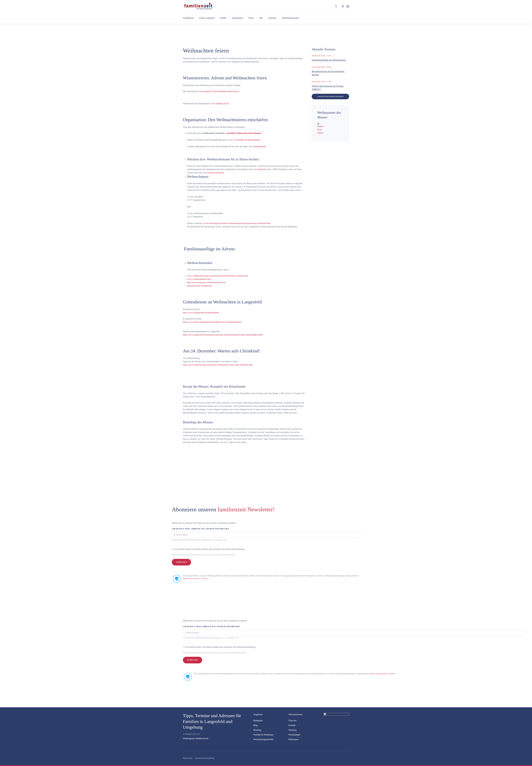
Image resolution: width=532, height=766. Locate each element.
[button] (336, 6)
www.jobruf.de (259, 169)
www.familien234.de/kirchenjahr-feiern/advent (218, 91)
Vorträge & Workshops (263, 734)
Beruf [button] (251, 18)
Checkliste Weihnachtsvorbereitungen (243, 133)
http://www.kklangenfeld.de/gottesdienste (201, 312)
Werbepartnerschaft (290, 18)
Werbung (292, 730)
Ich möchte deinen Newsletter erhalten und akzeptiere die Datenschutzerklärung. (210, 549)
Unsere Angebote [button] (206, 18)
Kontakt (292, 725)
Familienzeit (188, 18)
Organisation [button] (237, 18)
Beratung (257, 730)
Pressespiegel (294, 734)
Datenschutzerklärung (204, 758)
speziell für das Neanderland (199, 286)
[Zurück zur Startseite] (198, 6)
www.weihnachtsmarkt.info (199, 279)
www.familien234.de (219, 103)
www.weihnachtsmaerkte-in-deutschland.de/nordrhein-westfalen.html (217, 276)
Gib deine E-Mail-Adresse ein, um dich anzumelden (200, 529)
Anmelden (181, 562)
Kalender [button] (272, 18)
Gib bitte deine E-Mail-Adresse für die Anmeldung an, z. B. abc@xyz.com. (199, 540)
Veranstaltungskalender (263, 739)
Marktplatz (258, 720)
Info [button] (261, 18)
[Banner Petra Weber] (321, 128)
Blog (255, 725)
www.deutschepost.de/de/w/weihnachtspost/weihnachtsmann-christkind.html (236, 223)
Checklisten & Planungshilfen (247, 140)
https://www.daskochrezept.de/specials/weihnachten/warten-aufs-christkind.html (218, 365)
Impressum (187, 758)
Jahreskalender (259, 146)
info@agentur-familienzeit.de (195, 738)
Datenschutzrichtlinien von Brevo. (196, 578)
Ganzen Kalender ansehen (330, 96)
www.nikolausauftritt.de (213, 172)
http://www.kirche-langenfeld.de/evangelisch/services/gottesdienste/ (212, 322)
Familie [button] (223, 18)
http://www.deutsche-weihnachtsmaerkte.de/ (206, 282)
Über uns (292, 720)
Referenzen (293, 739)
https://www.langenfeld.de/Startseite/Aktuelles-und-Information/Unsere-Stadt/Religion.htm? (223, 335)
